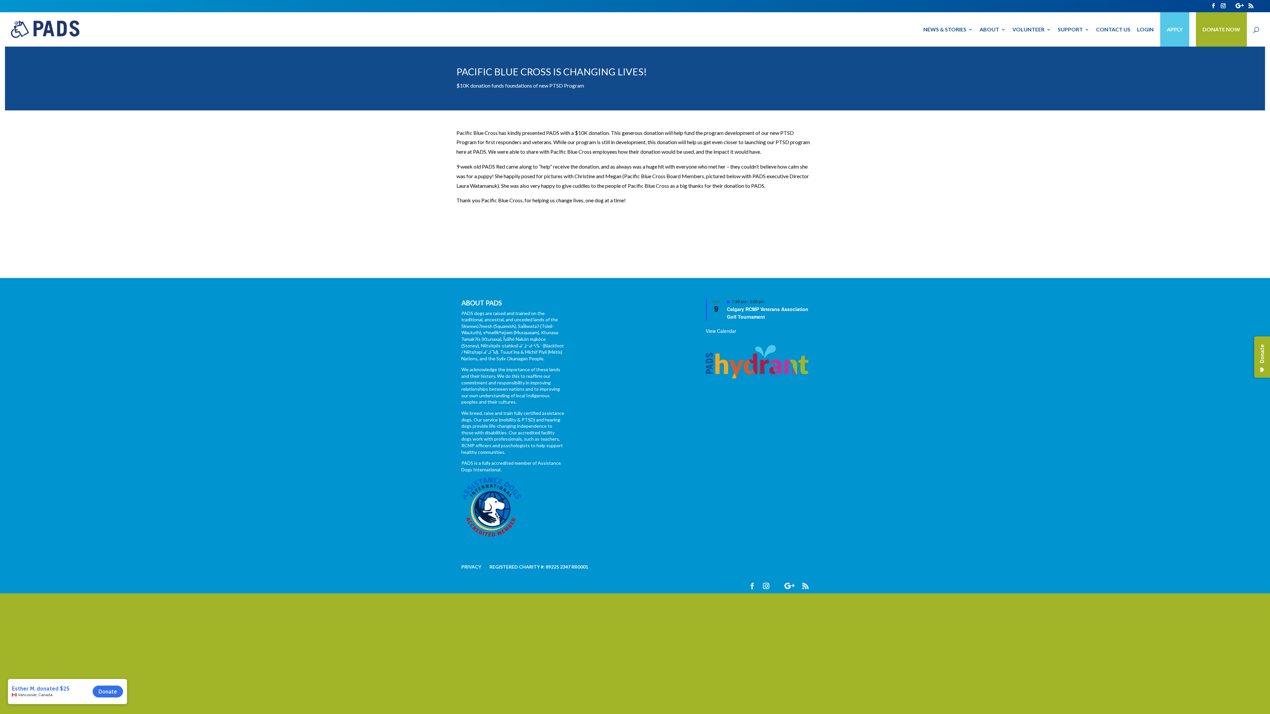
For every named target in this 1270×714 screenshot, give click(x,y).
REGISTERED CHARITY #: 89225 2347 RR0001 (538, 567)
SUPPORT (1070, 29)
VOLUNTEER (1028, 29)
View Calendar (721, 331)
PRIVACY (471, 567)
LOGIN (1145, 29)
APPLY (1175, 29)
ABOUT (989, 29)
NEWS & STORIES (944, 29)
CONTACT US (1113, 29)
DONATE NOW (1221, 29)
